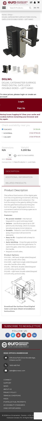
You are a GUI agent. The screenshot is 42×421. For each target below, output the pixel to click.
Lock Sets (31, 162)
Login (21, 102)
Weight (25, 147)
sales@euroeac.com (17, 371)
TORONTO (8, 129)
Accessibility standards (14, 405)
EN (35, 8)
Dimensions (8, 147)
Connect (7, 380)
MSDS (6, 399)
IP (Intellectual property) (15, 402)
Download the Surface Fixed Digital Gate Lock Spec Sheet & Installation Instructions (19, 309)
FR (38, 8)
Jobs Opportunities (12, 408)
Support (7, 383)
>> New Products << (19, 162)
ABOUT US (8, 389)
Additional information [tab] (19, 177)
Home (4, 15)
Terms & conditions (12, 395)
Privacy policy (10, 392)
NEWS (6, 386)
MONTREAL (8, 133)
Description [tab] (12, 171)
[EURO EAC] (15, 3)
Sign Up (21, 108)
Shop (10, 15)
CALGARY (7, 137)
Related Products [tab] (16, 183)
